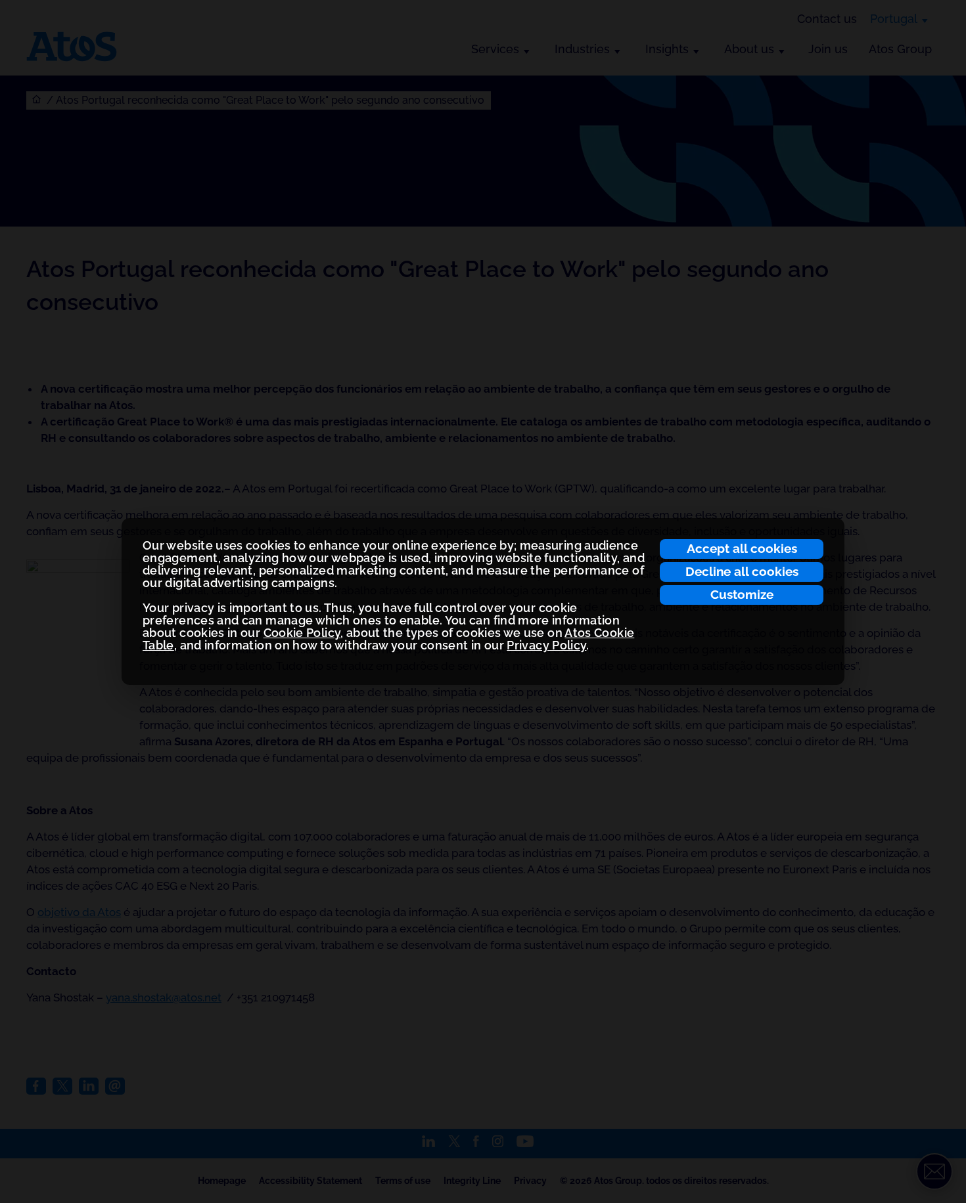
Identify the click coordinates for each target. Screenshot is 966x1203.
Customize (741, 594)
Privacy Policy (546, 645)
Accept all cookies (742, 548)
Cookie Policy (302, 633)
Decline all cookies (741, 571)
